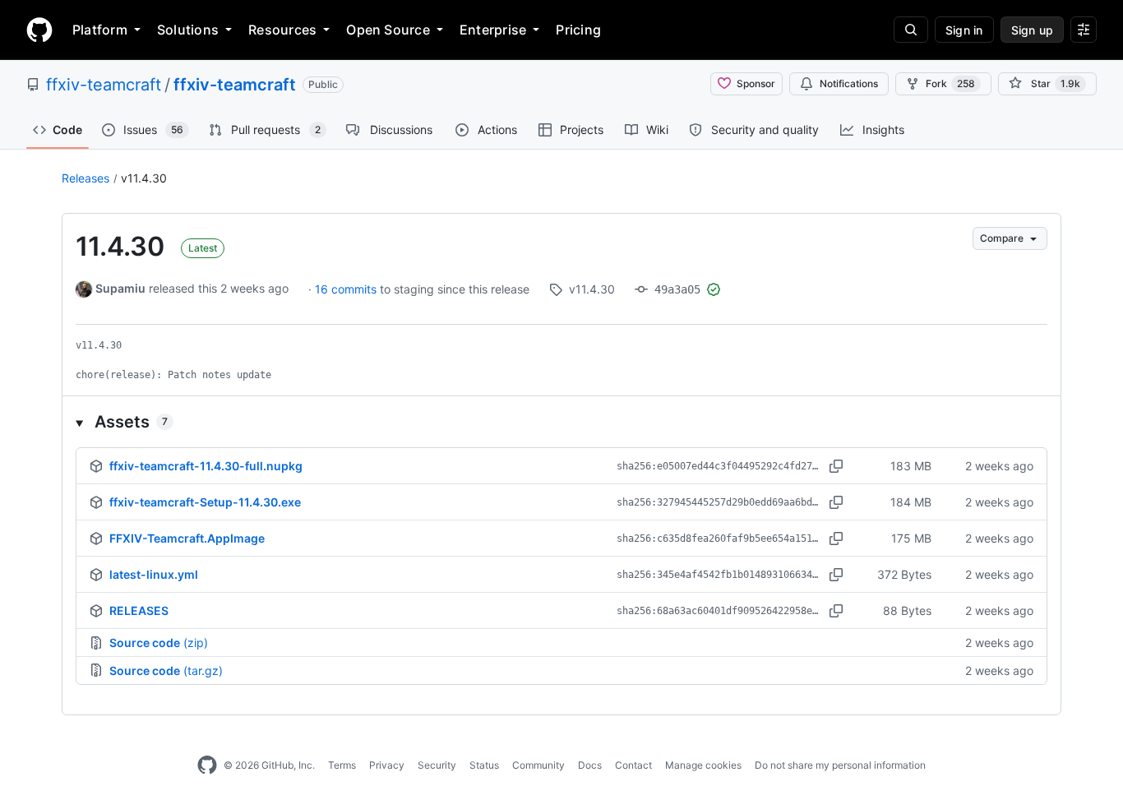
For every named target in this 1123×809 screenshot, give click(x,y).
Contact (633, 765)
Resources (282, 29)
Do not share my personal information (840, 765)
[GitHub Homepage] (207, 765)
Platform (99, 29)
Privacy (386, 765)
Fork (950, 83)
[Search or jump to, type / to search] (911, 29)
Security (437, 765)
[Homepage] (39, 29)
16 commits (347, 289)
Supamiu (120, 288)
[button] (561, 421)
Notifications (849, 83)
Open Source (388, 29)
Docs (590, 765)
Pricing (578, 29)
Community (538, 765)
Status (484, 765)
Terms (342, 765)
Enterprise (493, 29)
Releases (85, 178)
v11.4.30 (144, 178)
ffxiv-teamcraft (103, 85)
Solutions (188, 29)
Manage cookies (703, 765)
